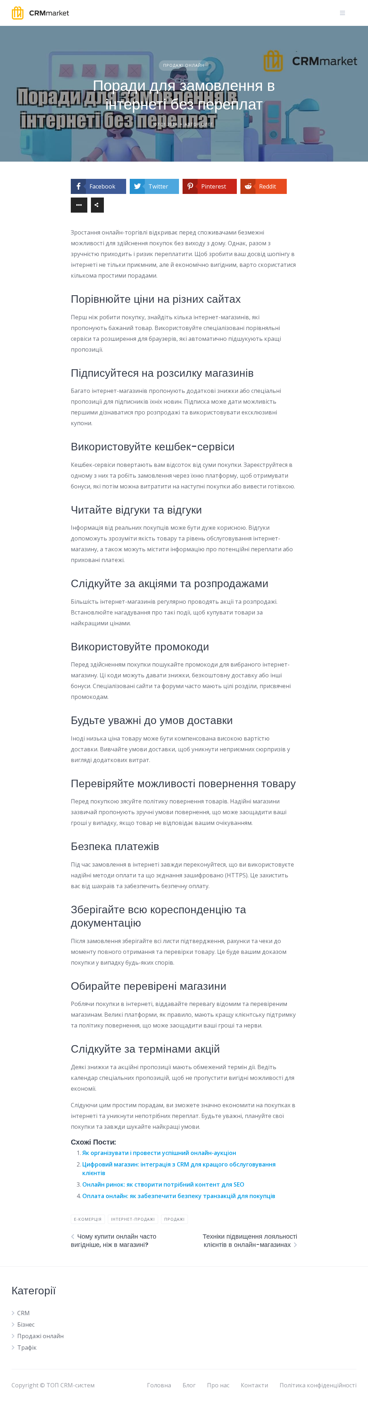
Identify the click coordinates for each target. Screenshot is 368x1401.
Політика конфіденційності (318, 1385)
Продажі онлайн (183, 65)
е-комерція (88, 1219)
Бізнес (25, 1324)
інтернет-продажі (133, 1219)
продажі (174, 1219)
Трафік (27, 1347)
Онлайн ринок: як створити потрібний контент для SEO (163, 1184)
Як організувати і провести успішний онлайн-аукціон (159, 1153)
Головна (159, 1385)
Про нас (218, 1385)
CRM (23, 1313)
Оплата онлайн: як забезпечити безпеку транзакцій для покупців (178, 1196)
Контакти (254, 1385)
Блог (189, 1385)
